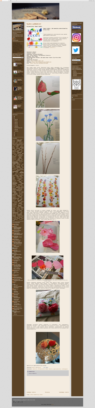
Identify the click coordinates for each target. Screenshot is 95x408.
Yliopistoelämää (16, 294)
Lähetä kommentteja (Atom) (36, 394)
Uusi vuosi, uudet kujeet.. (17, 268)
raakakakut (15, 202)
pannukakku (15, 193)
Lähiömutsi (15, 314)
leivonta (22, 173)
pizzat (18, 199)
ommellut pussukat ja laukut (17, 189)
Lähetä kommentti (33, 373)
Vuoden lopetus (16, 285)
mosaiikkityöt (14, 180)
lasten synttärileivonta (20, 169)
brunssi (22, 145)
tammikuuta (17, 131)
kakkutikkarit (14, 158)
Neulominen (15, 183)
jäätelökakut (14, 157)
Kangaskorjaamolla (16, 233)
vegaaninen (19, 216)
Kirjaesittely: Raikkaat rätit (20, 80)
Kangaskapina (14, 159)
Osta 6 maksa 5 (16, 287)
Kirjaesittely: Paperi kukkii (18, 127)
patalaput (18, 195)
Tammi (14, 210)
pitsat (21, 198)
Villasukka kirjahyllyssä (17, 230)
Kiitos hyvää (21, 161)
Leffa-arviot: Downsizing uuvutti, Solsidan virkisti (17, 266)
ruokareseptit (14, 204)
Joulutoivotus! (16, 271)
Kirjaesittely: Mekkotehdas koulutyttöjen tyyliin (20, 88)
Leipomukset (75, 74)
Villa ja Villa (15, 250)
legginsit (22, 171)
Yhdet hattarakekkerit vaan (18, 307)
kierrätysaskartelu (19, 160)
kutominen (14, 167)
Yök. (14, 282)
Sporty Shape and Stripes (17, 304)
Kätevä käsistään (16, 225)
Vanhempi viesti (64, 392)
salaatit (22, 204)
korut (21, 165)
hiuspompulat (14, 150)
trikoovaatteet (15, 213)
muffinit (18, 180)
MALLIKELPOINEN (16, 303)
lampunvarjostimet (15, 168)
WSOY (14, 220)
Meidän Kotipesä (16, 274)
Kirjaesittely (41, 369)
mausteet (18, 177)
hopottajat (18, 150)
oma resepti (18, 186)
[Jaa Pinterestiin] (47, 367)
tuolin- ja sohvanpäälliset (17, 214)
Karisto (19, 159)
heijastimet (20, 149)
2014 (14, 135)
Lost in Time (15, 263)
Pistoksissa (20, 197)
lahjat (23, 167)
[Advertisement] (47, 384)
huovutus (14, 152)
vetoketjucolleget (16, 217)
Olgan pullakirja (20, 185)
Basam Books (15, 143)
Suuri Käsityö (18, 208)
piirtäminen (14, 196)
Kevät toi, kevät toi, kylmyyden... (18, 278)
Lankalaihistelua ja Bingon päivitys (17, 255)
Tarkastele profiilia (15, 40)
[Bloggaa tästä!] (44, 367)
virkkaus (18, 218)
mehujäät (21, 177)
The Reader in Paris (16, 309)
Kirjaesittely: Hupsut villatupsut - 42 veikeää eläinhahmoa (20, 98)
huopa (21, 151)
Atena (17, 142)
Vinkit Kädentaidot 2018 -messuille (17, 252)
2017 (14, 118)
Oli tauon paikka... (16, 300)
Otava (19, 192)
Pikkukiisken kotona (17, 301)
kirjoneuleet (18, 164)
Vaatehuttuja (16, 291)
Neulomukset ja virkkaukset (77, 73)
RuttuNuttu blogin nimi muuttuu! (17, 312)
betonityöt (20, 143)
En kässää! (15, 306)
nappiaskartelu (15, 182)
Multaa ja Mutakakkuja (17, 277)
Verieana (15, 282)
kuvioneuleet (18, 167)
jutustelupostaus (20, 155)
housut (22, 150)
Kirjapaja (14, 164)
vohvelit (22, 218)
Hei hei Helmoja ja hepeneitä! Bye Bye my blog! (18, 258)
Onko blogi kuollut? (16, 246)
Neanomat (15, 262)
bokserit (15, 145)
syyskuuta (16, 122)
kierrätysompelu (15, 161)
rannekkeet (20, 202)
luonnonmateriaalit (15, 175)
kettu (13, 160)
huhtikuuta (16, 125)
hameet (22, 148)
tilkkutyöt (14, 211)
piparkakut (14, 197)
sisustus (19, 205)
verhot (23, 216)
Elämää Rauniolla (16, 299)
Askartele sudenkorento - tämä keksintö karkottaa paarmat (18, 234)
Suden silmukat (16, 224)
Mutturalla (15, 311)
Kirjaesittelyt (75, 75)
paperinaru (21, 194)
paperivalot (14, 195)
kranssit (14, 166)
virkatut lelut (14, 218)
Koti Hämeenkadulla (17, 260)
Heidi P (15, 39)
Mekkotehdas (16, 248)
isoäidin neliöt (19, 153)
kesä (22, 159)
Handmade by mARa (17, 279)
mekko (14, 178)
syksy (22, 208)
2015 (14, 134)
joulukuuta (16, 119)
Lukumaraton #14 (16, 231)
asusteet (14, 142)
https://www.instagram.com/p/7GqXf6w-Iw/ (41, 62)
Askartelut (74, 71)
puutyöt (14, 200)
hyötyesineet (14, 153)
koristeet (16, 165)
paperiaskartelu (57, 369)
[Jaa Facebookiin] (46, 367)
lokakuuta (16, 120)
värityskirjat (20, 219)
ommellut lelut (20, 188)
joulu (23, 153)
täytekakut (14, 216)
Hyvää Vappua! (16, 260)
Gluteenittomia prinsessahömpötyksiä (17, 297)
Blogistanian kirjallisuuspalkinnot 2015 (18, 144)
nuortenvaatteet (15, 185)
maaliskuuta (17, 126)
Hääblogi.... (15, 289)
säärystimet (18, 209)
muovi (22, 180)
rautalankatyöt (14, 203)
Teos (17, 210)
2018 (14, 116)
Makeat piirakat (19, 176)
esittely (13, 147)
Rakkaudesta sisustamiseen (18, 286)
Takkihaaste (15, 248)
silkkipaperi (65, 369)
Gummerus (18, 148)
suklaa (18, 207)
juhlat (13, 155)
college (13, 146)
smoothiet (14, 207)
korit (19, 165)
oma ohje (14, 186)
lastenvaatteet (15, 171)
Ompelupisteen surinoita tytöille (18, 280)
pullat (21, 199)
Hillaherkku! (15, 302)
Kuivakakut (18, 166)
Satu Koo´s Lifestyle (17, 241)
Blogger (52, 404)
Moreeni (20, 179)
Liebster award (16, 292)
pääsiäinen (19, 200)
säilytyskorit (14, 209)
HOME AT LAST (16, 272)
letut (18, 174)
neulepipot (20, 182)
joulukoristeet (20, 154)
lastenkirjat (18, 170)
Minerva (52, 47)
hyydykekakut (19, 152)
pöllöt (18, 201)
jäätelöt (20, 157)
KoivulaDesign (16, 236)
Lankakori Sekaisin (17, 267)
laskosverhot (14, 169)
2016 (14, 132)
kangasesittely (20, 158)
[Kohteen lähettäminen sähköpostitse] (43, 367)
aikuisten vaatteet (19, 139)
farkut (17, 147)
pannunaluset (21, 193)
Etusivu (47, 392)
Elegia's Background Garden (18, 308)
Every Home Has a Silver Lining (17, 245)
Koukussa (15, 253)
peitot (22, 195)
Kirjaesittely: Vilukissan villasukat (19, 106)
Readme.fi (20, 203)
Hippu (14, 284)
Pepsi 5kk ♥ (15, 275)
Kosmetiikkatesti (16, 239)
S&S (18, 204)
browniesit (18, 145)
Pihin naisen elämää (17, 264)
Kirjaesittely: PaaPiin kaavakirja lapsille (20, 71)
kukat (47, 369)
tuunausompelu (19, 215)
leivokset (17, 172)
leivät (16, 174)
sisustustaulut (15, 206)
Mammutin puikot (16, 270)
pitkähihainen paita (16, 198)
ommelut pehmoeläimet (17, 190)
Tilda (21, 210)
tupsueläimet (14, 215)
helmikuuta (16, 129)
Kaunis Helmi (16, 296)
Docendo (17, 146)
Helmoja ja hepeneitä (17, 256)
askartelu (35, 369)
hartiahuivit (15, 149)
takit (22, 209)
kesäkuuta (16, 123)
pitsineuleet (14, 199)
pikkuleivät (20, 196)
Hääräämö (15, 226)
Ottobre (22, 192)
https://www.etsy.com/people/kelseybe (39, 63)
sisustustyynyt (20, 206)
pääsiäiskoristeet (15, 201)
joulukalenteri (15, 154)
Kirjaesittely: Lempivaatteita (20, 63)
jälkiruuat (20, 156)
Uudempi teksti (31, 392)
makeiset (14, 177)
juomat (16, 155)
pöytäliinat (22, 201)
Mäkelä (20, 181)
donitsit (21, 146)
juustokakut (14, 156)
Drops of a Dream (16, 293)
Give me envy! (16, 289)
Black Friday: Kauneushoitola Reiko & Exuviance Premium (18, 243)
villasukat (20, 217)
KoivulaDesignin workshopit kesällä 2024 (18, 237)
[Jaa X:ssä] (45, 367)
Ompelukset (75, 72)
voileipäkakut (16, 219)
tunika (21, 213)
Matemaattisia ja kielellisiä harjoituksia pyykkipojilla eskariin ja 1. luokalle (17, 228)
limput (22, 174)
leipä (13, 172)
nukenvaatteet (20, 184)
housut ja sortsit (16, 151)
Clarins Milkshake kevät (17, 240)
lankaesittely (21, 168)
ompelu (14, 192)
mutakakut (14, 181)
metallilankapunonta (19, 178)
